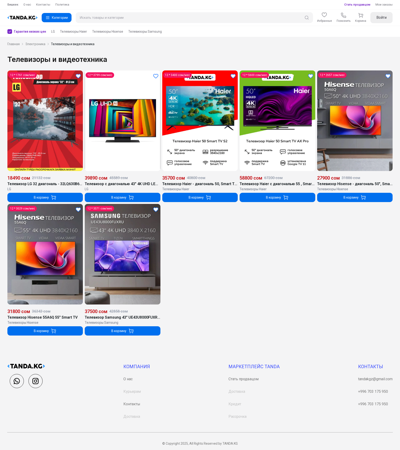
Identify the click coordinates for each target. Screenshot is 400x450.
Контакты (43, 4)
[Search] (307, 18)
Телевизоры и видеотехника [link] (72, 44)
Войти (381, 17)
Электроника (35, 44)
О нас (27, 4)
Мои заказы (384, 4)
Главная (13, 44)
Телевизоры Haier (73, 31)
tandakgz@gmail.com (375, 379)
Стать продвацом (243, 379)
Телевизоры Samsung (145, 31)
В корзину (41, 197)
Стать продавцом (357, 4)
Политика (62, 4)
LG (53, 31)
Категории (60, 17)
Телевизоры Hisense (107, 31)
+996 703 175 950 (373, 391)
